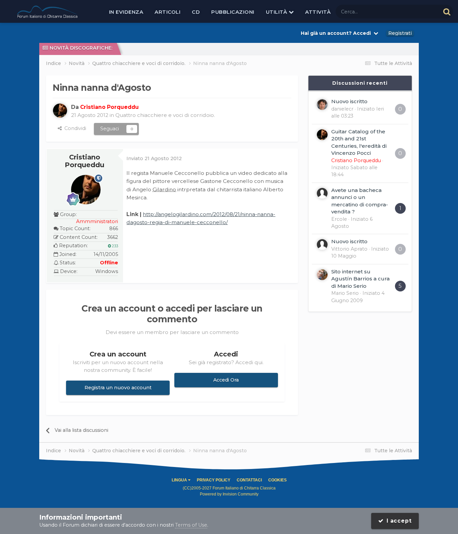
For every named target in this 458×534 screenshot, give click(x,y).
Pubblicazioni (232, 12)
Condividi (74, 128)
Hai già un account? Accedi (337, 33)
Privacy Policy (213, 480)
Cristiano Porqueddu (84, 161)
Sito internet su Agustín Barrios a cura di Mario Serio (360, 278)
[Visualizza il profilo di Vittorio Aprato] (322, 244)
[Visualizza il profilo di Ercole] (322, 193)
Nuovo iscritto (349, 101)
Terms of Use (191, 525)
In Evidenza (126, 12)
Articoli (167, 12)
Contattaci (249, 480)
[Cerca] (447, 11)
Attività (318, 12)
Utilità (277, 12)
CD (196, 12)
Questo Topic (416, 11)
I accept (398, 521)
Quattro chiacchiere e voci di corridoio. (165, 115)
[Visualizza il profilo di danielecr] (322, 104)
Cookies (277, 480)
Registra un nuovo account (118, 388)
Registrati (400, 33)
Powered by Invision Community (229, 494)
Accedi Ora (226, 380)
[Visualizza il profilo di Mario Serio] (322, 274)
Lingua (180, 480)
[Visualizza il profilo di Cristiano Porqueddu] (60, 110)
